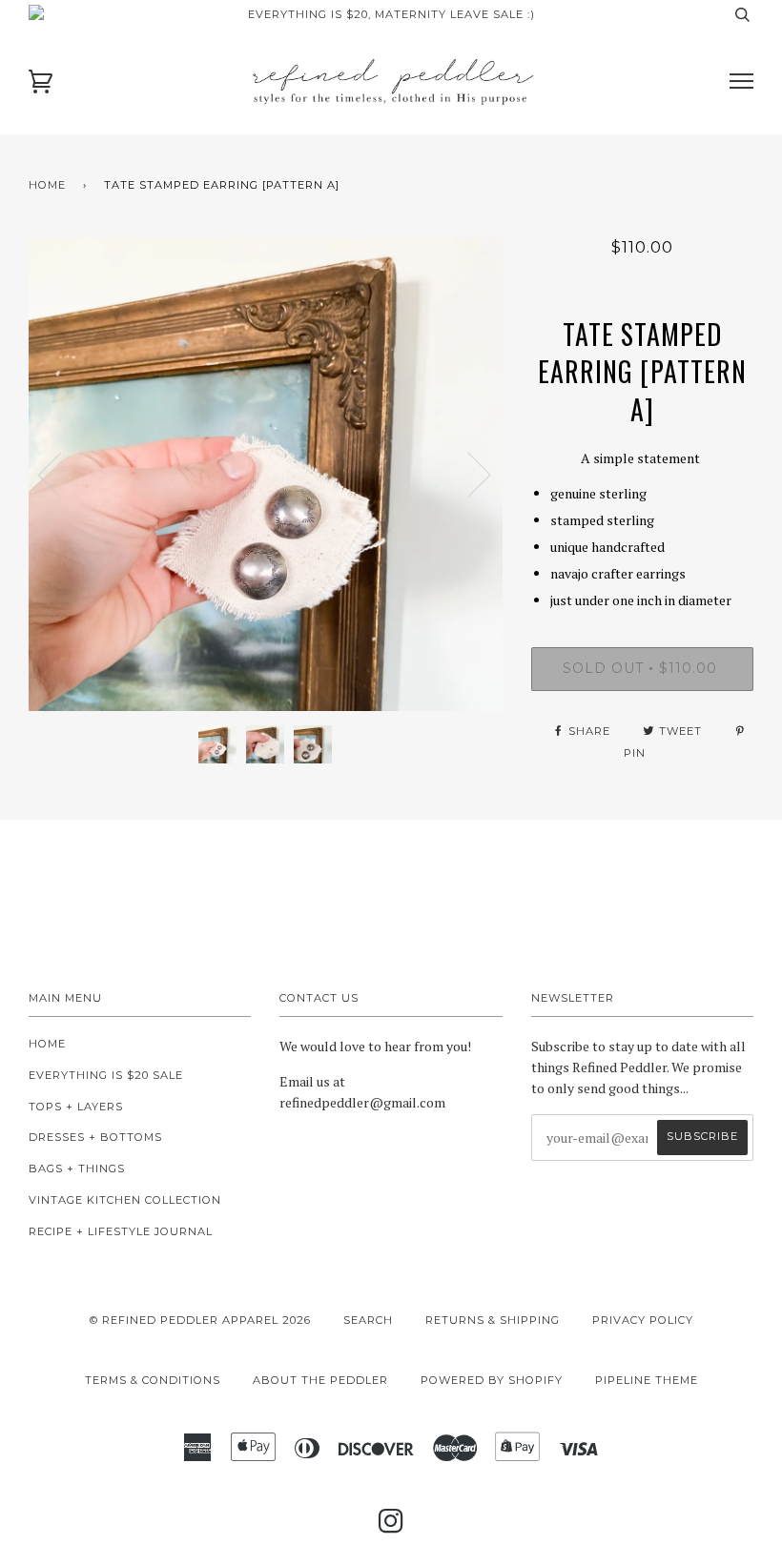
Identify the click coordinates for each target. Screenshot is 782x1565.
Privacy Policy (642, 1320)
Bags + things (77, 1168)
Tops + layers (76, 1106)
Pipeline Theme (646, 1380)
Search (368, 1320)
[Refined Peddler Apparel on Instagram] (391, 1527)
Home (47, 185)
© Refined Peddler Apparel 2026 (200, 1320)
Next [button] (468, 474)
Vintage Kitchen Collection (125, 1200)
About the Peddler (320, 1380)
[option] (266, 474)
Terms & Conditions (152, 1380)
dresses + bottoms (95, 1137)
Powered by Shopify (492, 1380)
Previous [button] (61, 474)
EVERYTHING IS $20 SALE (106, 1075)
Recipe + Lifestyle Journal (121, 1231)
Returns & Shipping (492, 1320)
